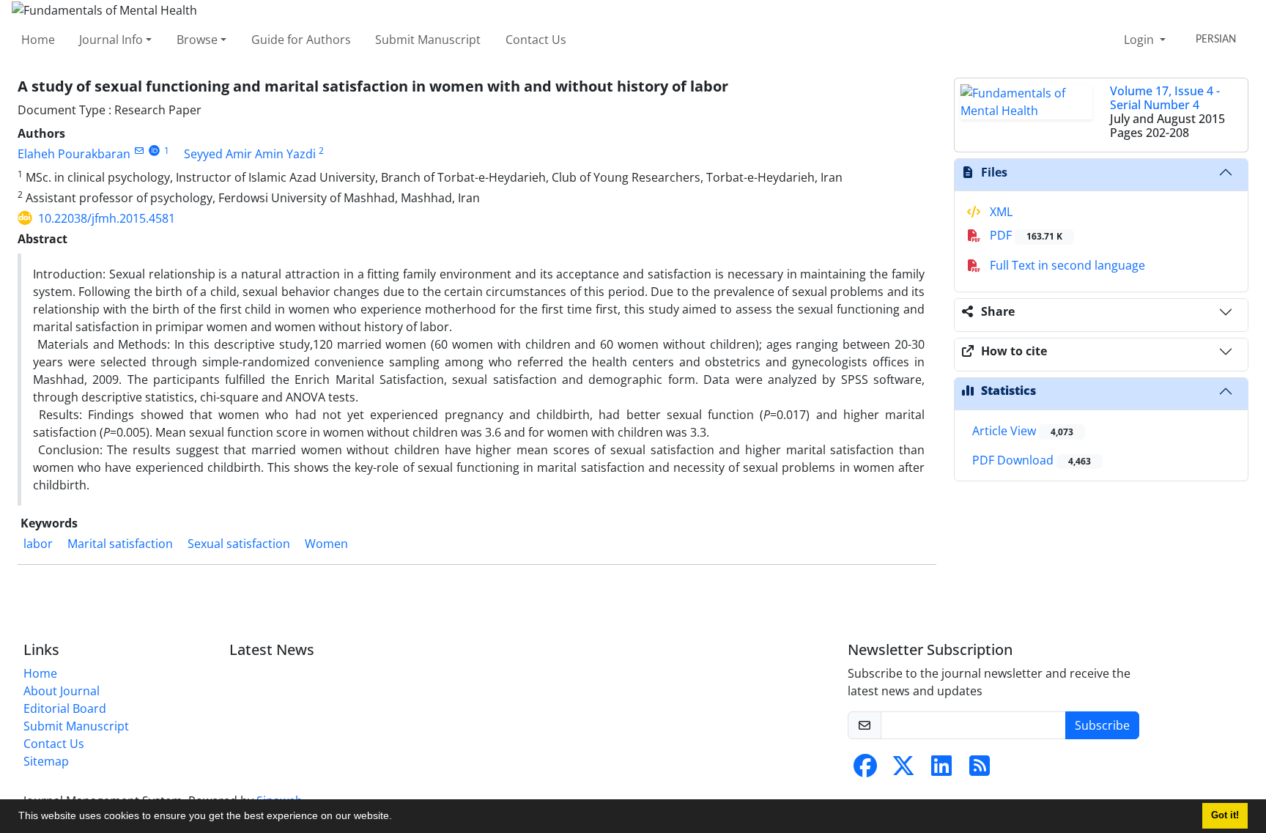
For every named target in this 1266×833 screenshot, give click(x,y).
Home (38, 40)
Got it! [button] (1225, 815)
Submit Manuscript (428, 40)
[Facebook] (865, 770)
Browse (197, 40)
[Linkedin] (941, 770)
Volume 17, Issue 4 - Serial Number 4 (1165, 98)
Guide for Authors (301, 40)
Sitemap (46, 761)
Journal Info (111, 40)
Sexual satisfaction (239, 544)
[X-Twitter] (903, 770)
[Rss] (979, 770)
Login (1140, 40)
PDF (1024, 235)
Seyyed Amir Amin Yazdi (250, 154)
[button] (397, 817)
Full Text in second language (1066, 265)
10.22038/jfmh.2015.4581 (106, 218)
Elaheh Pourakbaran (74, 154)
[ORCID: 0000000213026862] (154, 150)
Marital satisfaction (120, 544)
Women (326, 544)
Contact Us (536, 40)
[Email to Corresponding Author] (138, 150)
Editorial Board (64, 708)
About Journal (61, 691)
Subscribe (1102, 725)
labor (38, 544)
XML (1000, 212)
